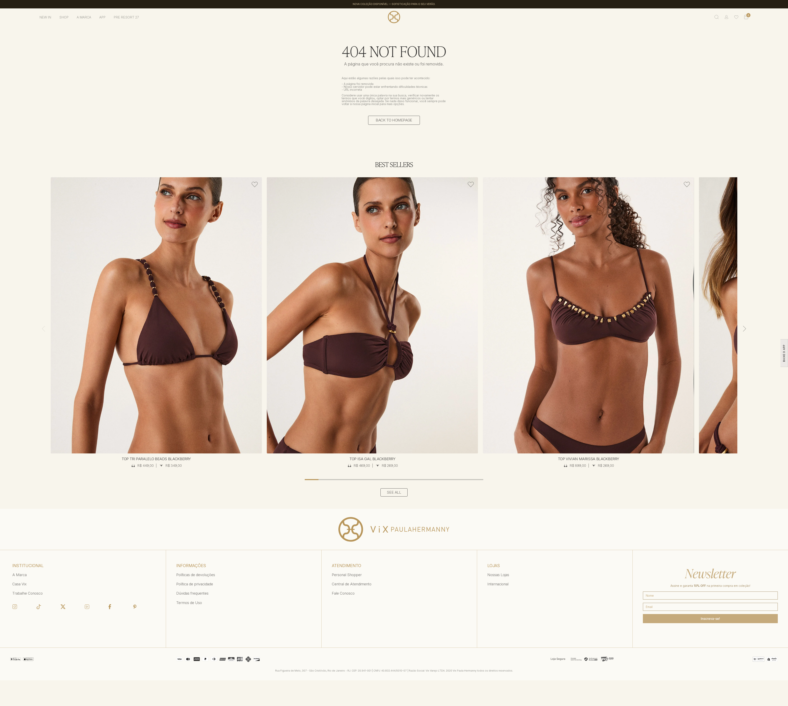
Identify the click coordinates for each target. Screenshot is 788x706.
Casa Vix (19, 584)
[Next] (744, 329)
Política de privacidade (194, 584)
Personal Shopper (347, 575)
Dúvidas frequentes (192, 593)
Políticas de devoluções (195, 575)
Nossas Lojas (498, 575)
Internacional (498, 584)
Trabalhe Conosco (27, 593)
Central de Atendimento (351, 584)
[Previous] (43, 329)
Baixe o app (784, 353)
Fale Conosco (343, 593)
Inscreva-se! (710, 619)
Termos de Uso (189, 603)
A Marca (19, 575)
